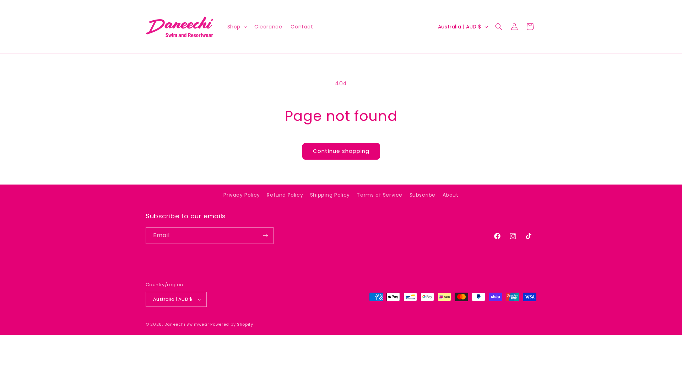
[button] (236, 26)
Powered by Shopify (231, 324)
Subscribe (422, 194)
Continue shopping (341, 151)
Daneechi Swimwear (186, 324)
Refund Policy (285, 194)
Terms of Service (379, 194)
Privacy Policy (241, 194)
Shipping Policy (330, 194)
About (451, 194)
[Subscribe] (265, 235)
